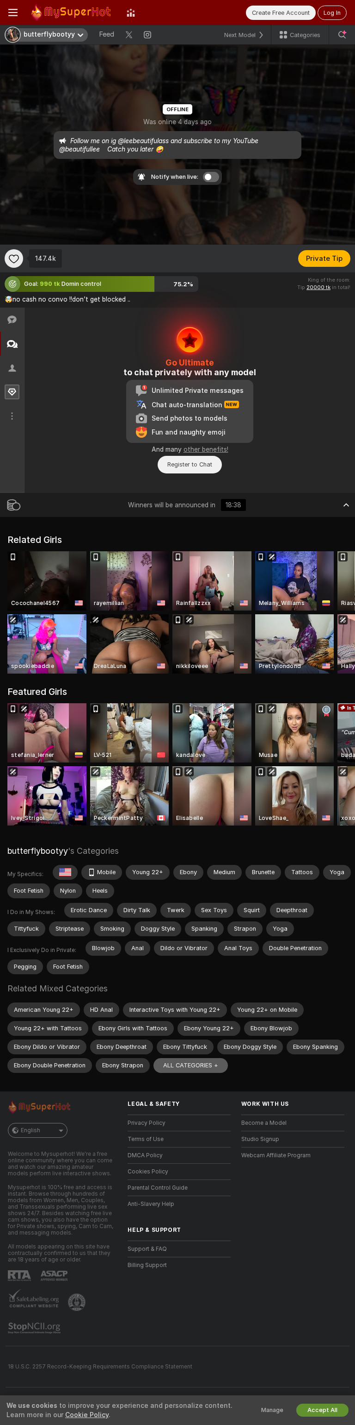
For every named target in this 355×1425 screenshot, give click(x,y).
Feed (106, 34)
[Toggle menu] (13, 12)
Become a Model (264, 1123)
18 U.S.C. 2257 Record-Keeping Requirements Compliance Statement (100, 1366)
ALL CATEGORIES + (190, 1065)
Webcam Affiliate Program (276, 1155)
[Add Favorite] (14, 258)
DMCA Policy (145, 1155)
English (30, 1130)
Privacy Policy (146, 1123)
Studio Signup (260, 1139)
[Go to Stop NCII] (35, 1328)
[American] (65, 872)
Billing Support (147, 1265)
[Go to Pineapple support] (77, 1302)
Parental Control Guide (158, 1188)
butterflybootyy (37, 851)
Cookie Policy (87, 1415)
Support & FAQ (147, 1249)
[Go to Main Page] (72, 12)
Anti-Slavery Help (151, 1204)
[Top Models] (130, 12)
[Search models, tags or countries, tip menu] (342, 34)
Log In (332, 12)
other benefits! (206, 449)
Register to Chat (189, 464)
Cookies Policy (148, 1171)
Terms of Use (146, 1139)
